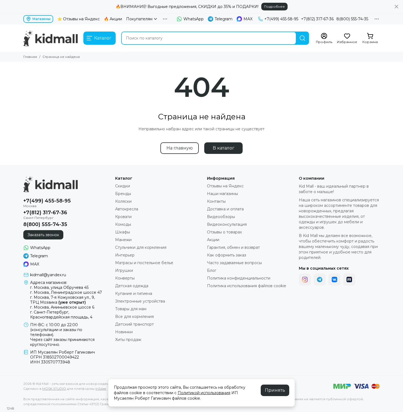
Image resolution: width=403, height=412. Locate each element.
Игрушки (124, 270)
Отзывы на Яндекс (225, 186)
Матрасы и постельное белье (144, 262)
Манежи (123, 239)
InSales (100, 388)
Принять (275, 390)
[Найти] (302, 38)
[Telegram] (320, 279)
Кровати (123, 216)
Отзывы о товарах (224, 232)
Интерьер (125, 255)
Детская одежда (131, 285)
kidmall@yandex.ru (48, 274)
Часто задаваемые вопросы (234, 262)
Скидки (122, 186)
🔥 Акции (113, 18)
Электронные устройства (140, 301)
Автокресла (126, 209)
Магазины (41, 19)
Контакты (216, 201)
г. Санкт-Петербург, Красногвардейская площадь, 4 (61, 315)
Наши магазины (222, 193)
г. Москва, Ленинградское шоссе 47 (66, 292)
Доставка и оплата (225, 209)
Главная (30, 57)
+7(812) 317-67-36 (317, 18)
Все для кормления (134, 316)
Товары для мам (130, 308)
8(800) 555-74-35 (352, 18)
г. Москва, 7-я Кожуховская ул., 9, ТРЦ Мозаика (62, 300)
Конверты (125, 278)
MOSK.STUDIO (54, 388)
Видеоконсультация (227, 224)
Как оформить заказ (226, 255)
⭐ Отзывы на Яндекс (78, 18)
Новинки (124, 331)
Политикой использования (204, 392)
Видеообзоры (221, 216)
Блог (211, 270)
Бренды (123, 193)
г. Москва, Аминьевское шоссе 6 (62, 307)
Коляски (123, 201)
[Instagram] (305, 279)
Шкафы (122, 232)
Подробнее (274, 6)
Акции (213, 239)
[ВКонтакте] (334, 279)
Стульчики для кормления (140, 247)
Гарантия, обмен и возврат (233, 247)
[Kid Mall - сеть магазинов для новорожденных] (50, 38)
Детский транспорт (134, 324)
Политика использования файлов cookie (246, 285)
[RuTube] (349, 279)
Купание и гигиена (133, 293)
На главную (179, 148)
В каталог (223, 148)
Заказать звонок (43, 234)
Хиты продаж (128, 339)
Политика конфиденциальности (238, 278)
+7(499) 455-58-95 (281, 18)
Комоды (123, 224)
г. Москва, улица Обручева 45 (59, 287)
